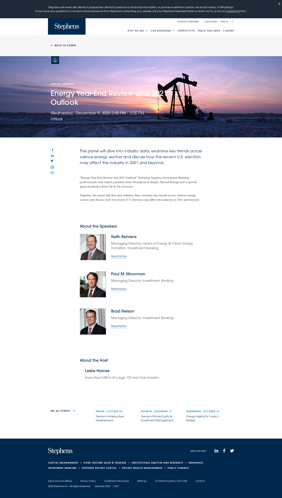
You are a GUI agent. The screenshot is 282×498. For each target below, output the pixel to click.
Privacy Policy (88, 481)
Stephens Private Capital (99, 467)
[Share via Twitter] (52, 161)
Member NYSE (102, 486)
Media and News (209, 30)
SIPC (116, 486)
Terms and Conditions (60, 481)
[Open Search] (232, 21)
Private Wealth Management (142, 467)
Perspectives (186, 30)
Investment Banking (62, 467)
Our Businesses (161, 30)
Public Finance (178, 467)
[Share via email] (52, 173)
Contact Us (233, 11)
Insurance (195, 462)
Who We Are (135, 30)
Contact (200, 481)
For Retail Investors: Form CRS (171, 481)
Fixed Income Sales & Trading (105, 462)
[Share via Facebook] (52, 149)
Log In (224, 21)
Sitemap (142, 481)
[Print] (52, 167)
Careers (228, 30)
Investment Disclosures (116, 481)
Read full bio (119, 256)
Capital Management (63, 462)
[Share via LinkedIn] (52, 155)
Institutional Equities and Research (157, 462)
